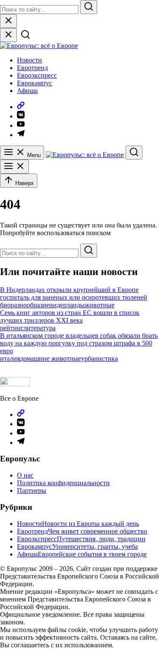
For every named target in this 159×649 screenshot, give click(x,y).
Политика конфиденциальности (63, 482)
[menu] (14, 167)
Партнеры (31, 490)
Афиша (27, 90)
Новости (29, 60)
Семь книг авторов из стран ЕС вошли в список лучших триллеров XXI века (69, 316)
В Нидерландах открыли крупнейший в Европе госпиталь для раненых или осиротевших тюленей (73, 293)
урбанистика (99, 358)
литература (39, 328)
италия (10, 358)
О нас (25, 475)
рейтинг (11, 328)
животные (99, 305)
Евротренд (32, 67)
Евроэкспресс (37, 75)
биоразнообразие (24, 305)
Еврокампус (34, 83)
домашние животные (50, 358)
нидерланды (67, 305)
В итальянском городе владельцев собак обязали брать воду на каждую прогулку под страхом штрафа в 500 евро (79, 343)
